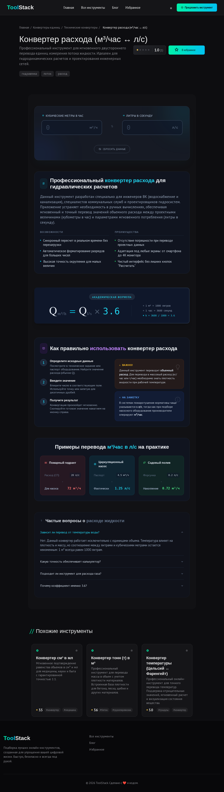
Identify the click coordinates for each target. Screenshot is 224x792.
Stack (20, 7)
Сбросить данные (114, 149)
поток (47, 74)
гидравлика (29, 74)
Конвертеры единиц (46, 27)
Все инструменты (93, 7)
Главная (68, 7)
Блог (115, 7)
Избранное (132, 7)
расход (62, 74)
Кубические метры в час (64, 115)
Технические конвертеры (80, 27)
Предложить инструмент (199, 7)
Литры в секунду (139, 115)
